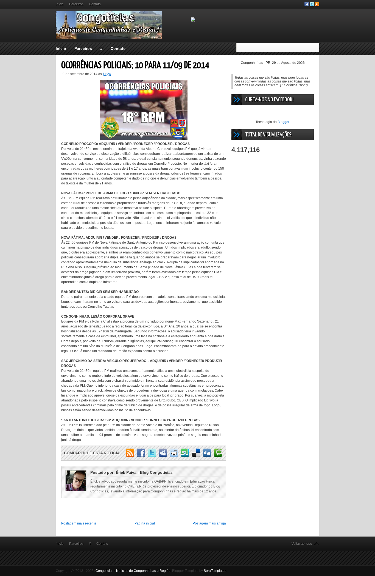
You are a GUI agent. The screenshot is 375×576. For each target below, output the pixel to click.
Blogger (283, 122)
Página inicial (145, 523)
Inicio (60, 4)
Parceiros (76, 4)
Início (61, 48)
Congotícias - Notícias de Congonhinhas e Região (133, 571)
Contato (95, 4)
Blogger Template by (199, 571)
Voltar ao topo (302, 544)
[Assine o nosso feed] (317, 5)
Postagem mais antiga (209, 523)
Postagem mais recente (78, 523)
